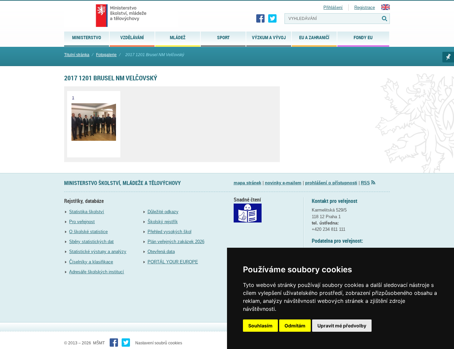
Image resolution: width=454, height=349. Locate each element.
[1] (93, 139)
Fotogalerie (106, 54)
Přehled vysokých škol (169, 231)
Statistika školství (86, 211)
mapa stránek (247, 182)
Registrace (364, 7)
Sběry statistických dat (91, 241)
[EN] (385, 8)
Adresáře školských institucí (96, 271)
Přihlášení (333, 7)
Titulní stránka (76, 54)
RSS (365, 182)
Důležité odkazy (163, 211)
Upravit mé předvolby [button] (341, 325)
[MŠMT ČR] (121, 15)
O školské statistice (88, 231)
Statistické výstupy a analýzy (97, 251)
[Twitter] (272, 18)
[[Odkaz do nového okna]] (248, 220)
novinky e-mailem (283, 182)
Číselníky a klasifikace (91, 261)
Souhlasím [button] (260, 325)
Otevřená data (161, 251)
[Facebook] (260, 18)
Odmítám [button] (294, 325)
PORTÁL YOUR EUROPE (173, 261)
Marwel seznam (448, 57)
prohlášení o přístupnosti (331, 182)
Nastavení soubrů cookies (158, 343)
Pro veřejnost (82, 221)
